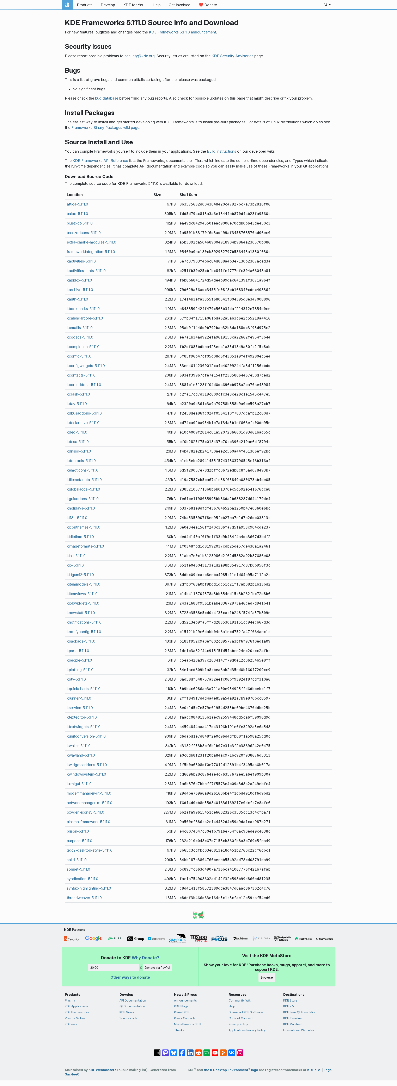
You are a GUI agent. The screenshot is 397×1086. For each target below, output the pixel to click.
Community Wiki (240, 1000)
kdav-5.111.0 (77, 404)
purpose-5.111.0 (79, 841)
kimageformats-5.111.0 (85, 546)
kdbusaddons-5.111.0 (84, 413)
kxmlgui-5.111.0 (79, 784)
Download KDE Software (246, 1012)
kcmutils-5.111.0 (80, 328)
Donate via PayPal (157, 967)
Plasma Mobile (75, 1018)
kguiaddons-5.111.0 (83, 499)
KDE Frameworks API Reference (100, 160)
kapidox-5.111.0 (79, 280)
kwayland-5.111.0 (81, 755)
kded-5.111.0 (77, 432)
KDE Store (290, 1000)
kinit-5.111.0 (76, 556)
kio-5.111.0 (75, 565)
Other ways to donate (130, 977)
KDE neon (71, 1024)
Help (232, 1006)
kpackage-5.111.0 (81, 641)
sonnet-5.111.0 (78, 869)
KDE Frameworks (77, 1012)
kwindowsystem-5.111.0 (86, 774)
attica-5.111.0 (77, 204)
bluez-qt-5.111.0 (80, 223)
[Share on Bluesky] (173, 1050)
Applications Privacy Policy (247, 1030)
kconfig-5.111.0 (79, 356)
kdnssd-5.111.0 (79, 451)
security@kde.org (139, 56)
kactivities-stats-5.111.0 (86, 271)
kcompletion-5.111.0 (83, 347)
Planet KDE (181, 1012)
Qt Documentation (132, 1006)
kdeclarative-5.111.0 (83, 423)
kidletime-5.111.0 (80, 537)
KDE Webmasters (102, 1070)
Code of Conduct (241, 1018)
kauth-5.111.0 (77, 299)
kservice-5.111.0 (80, 708)
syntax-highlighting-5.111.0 (89, 888)
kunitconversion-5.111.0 (86, 736)
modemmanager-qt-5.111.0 (89, 793)
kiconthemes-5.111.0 (83, 527)
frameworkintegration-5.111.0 (91, 252)
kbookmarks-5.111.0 (83, 309)
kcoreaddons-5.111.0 (84, 385)
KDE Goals (127, 1012)
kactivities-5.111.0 (81, 261)
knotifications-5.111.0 (84, 622)
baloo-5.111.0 (77, 213)
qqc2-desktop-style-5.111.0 (89, 850)
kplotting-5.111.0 (80, 670)
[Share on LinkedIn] (190, 1050)
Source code (129, 1018)
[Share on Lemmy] (206, 1050)
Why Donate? (145, 957)
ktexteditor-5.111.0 (82, 717)
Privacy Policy (238, 1024)
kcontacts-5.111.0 (81, 375)
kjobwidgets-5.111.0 (83, 603)
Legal (328, 1070)
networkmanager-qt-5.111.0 (89, 803)
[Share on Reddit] (198, 1050)
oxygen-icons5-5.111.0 (85, 812)
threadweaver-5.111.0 (84, 898)
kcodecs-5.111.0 (80, 337)
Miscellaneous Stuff (187, 1024)
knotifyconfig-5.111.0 (84, 632)
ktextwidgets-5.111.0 (83, 727)
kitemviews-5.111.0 (82, 594)
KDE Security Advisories (232, 56)
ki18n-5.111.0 (77, 518)
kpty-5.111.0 (76, 679)
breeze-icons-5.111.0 (84, 233)
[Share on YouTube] (215, 1050)
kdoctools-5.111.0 (81, 461)
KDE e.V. (289, 1006)
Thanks (179, 1030)
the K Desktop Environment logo (231, 1070)
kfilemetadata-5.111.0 (84, 480)
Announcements (185, 1000)
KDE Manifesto (293, 1024)
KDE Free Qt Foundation (299, 1012)
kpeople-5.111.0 (79, 660)
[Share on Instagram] (240, 1050)
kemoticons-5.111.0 (82, 470)
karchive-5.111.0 (80, 290)
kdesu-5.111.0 (78, 442)
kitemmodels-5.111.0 (83, 584)
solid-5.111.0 (77, 860)
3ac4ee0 (72, 1074)
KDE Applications (76, 1006)
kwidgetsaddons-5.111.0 (87, 765)
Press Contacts (185, 1018)
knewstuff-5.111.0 (81, 613)
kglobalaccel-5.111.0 (83, 489)
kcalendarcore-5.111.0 (85, 318)
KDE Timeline (292, 1018)
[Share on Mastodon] (165, 1050)
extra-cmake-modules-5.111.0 (91, 242)
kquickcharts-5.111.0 (83, 689)
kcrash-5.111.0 (78, 394)
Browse (267, 977)
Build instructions (221, 151)
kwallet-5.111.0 (79, 746)
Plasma (70, 1000)
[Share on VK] (231, 1050)
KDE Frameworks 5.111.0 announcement (182, 32)
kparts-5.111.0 (78, 651)
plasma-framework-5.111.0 (88, 822)
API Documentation (133, 1000)
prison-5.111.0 (78, 831)
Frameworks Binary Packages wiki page (105, 127)
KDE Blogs (181, 1006)
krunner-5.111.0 (79, 698)
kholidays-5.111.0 (81, 508)
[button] (327, 5)
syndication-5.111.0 (82, 879)
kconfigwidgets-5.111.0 (86, 366)
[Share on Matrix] (157, 1050)
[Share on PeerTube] (223, 1050)
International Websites (298, 1030)
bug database (106, 98)
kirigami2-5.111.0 (80, 575)
